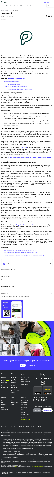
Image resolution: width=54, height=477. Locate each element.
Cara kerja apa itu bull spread (13, 84)
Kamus (10, 10)
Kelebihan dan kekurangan (13, 88)
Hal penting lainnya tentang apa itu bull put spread (15, 86)
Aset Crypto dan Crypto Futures (37, 466)
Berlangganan (47, 410)
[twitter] (49, 16)
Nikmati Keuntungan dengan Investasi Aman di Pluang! (19, 89)
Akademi (6, 10)
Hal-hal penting (10, 83)
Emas (16, 466)
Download (31, 365)
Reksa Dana (44, 467)
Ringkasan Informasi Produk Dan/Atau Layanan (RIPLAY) (13, 470)
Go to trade (46, 2)
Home (2, 10)
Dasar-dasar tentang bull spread (11, 81)
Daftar (22, 365)
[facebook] (51, 16)
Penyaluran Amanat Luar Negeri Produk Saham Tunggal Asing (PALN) (17, 467)
